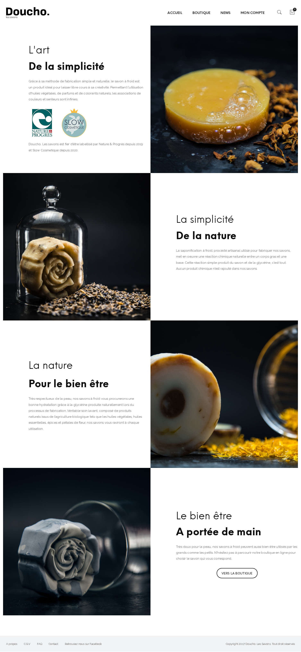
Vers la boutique (237, 573)
